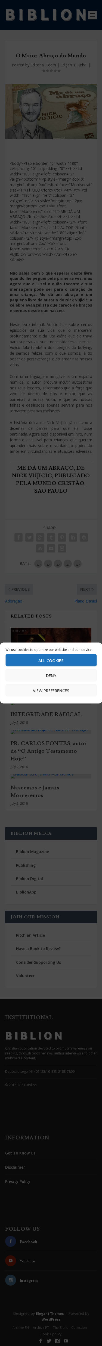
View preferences (51, 690)
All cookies (51, 660)
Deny (51, 675)
